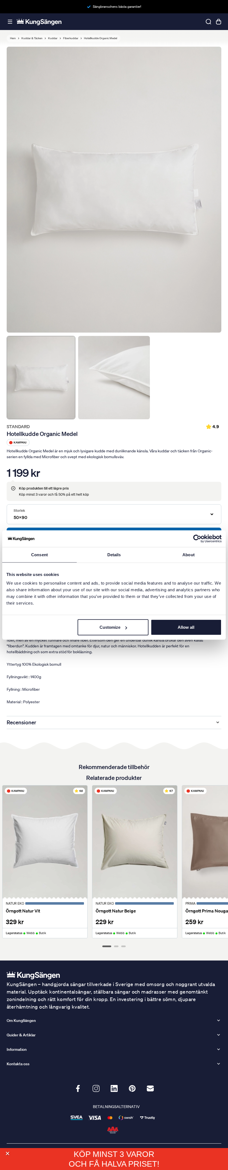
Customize (110, 627)
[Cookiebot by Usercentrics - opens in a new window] (197, 538)
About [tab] (188, 554)
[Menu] (10, 22)
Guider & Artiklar (21, 1034)
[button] (7, 1153)
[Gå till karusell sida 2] (116, 946)
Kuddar (53, 38)
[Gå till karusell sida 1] (107, 946)
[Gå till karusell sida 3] (123, 946)
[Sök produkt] (208, 21)
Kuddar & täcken (32, 38)
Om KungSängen (21, 1020)
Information (17, 1049)
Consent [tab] (39, 554)
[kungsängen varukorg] (218, 21)
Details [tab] (114, 554)
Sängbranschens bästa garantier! (117, 6)
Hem (13, 38)
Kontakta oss (18, 1063)
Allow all (186, 627)
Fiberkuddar (70, 38)
